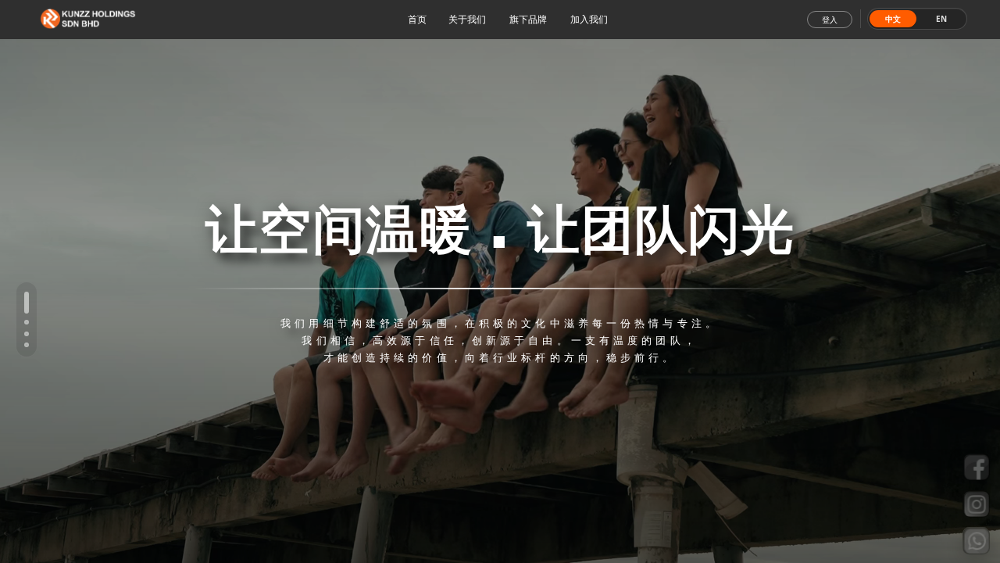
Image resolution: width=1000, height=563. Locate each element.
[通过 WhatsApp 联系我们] (976, 539)
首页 (417, 19)
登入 (830, 20)
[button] (26, 303)
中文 (893, 18)
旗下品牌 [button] (528, 19)
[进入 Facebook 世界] (976, 468)
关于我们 (467, 19)
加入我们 (589, 19)
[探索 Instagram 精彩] (976, 504)
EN (941, 18)
